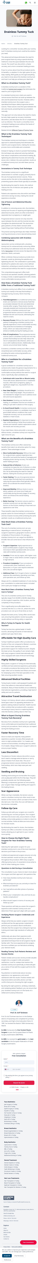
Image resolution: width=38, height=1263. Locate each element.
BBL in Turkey (8, 1149)
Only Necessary (19, 1256)
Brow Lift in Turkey (9, 1106)
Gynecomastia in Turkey (11, 1137)
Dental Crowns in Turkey (11, 1165)
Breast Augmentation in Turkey (13, 1131)
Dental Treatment (10, 1160)
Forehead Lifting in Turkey (12, 1123)
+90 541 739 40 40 (11, 1218)
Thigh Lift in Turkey (10, 1153)
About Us (6, 1230)
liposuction (9, 251)
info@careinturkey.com (9, 1216)
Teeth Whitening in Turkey (12, 1169)
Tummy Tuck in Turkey (10, 1147)
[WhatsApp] (26, 2)
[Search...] (30, 2)
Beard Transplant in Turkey (12, 1183)
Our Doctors (7, 1236)
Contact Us (6, 1239)
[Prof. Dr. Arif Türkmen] (19, 1003)
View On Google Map (9, 1213)
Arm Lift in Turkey (9, 1151)
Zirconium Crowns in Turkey (12, 1171)
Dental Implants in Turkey (12, 1163)
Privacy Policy (7, 1247)
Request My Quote (19, 1083)
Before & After (7, 1232)
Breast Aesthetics (10, 1128)
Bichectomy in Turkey (10, 1121)
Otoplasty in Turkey (10, 1117)
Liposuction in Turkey (10, 1145)
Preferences (7, 1260)
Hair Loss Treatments (11, 1178)
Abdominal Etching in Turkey (12, 1155)
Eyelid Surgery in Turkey (11, 1108)
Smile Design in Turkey (11, 1167)
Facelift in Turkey (9, 1111)
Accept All (7, 1256)
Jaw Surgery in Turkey (10, 1104)
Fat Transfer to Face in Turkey (13, 1113)
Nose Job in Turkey (9, 1115)
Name (6, 1059)
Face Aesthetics (9, 1102)
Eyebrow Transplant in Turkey (13, 1185)
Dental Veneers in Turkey (11, 1173)
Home (3, 43)
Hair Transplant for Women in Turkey (15, 1187)
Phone (6, 1066)
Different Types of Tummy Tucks (22, 130)
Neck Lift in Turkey (9, 1119)
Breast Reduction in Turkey (12, 1133)
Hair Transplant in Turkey (11, 1181)
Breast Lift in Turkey (10, 1135)
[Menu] (35, 2)
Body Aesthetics (9, 1142)
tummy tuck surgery (15, 89)
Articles (9, 43)
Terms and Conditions (17, 1247)
